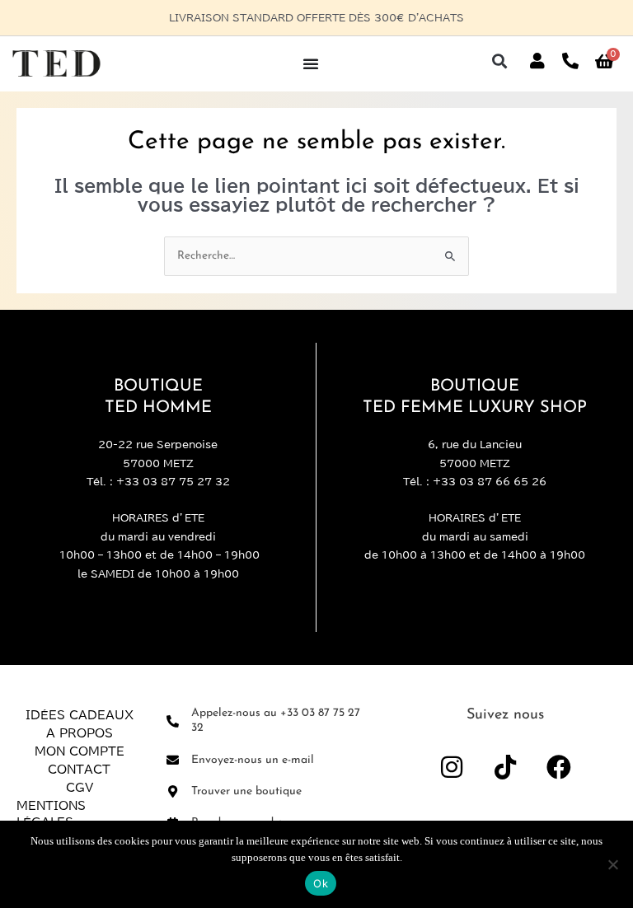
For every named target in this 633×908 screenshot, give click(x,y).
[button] (499, 61)
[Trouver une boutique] (172, 791)
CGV (79, 787)
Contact (79, 769)
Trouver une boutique (246, 791)
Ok (320, 883)
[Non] (612, 864)
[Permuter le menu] (310, 63)
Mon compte (79, 751)
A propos (79, 733)
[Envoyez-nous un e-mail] (172, 760)
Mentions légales (51, 814)
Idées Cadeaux (80, 715)
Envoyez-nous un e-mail (252, 760)
